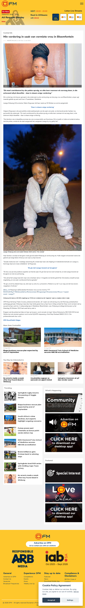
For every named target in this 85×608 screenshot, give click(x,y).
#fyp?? (12, 292)
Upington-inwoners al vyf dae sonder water (68, 379)
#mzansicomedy (52, 292)
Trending (8, 388)
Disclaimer (30, 603)
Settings (70, 600)
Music (26, 581)
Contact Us (7, 579)
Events (26, 579)
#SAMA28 (6, 292)
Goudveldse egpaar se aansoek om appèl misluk (41, 379)
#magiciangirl (42, 292)
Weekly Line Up (29, 584)
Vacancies (6, 581)
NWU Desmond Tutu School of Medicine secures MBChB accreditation (61, 351)
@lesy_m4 (6, 290)
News (46, 579)
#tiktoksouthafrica (20, 292)
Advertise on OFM (9, 577)
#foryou (59, 292)
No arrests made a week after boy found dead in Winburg (13, 380)
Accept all (51, 600)
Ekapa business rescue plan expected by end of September (20, 351)
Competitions (28, 577)
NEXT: (33, 11)
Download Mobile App (52, 581)
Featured (47, 577)
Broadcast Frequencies (11, 584)
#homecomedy (31, 292)
